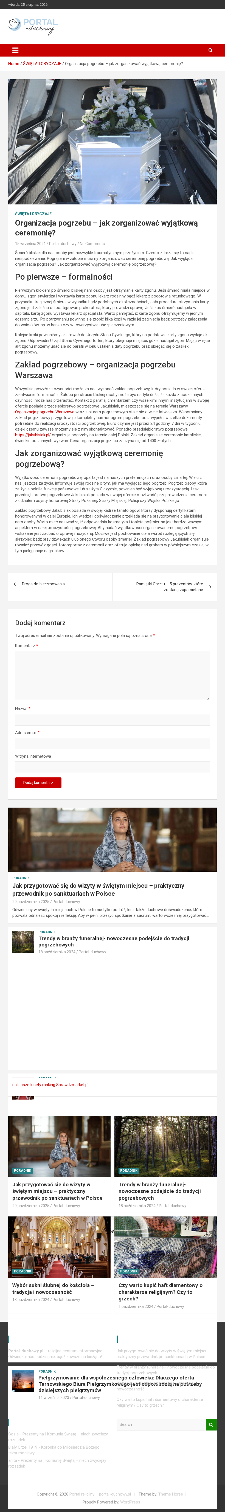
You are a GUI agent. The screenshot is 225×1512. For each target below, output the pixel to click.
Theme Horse (170, 1494)
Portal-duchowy (63, 243)
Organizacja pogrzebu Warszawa (44, 411)
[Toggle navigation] (15, 50)
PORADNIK (21, 878)
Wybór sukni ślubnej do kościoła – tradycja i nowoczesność (53, 1288)
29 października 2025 (30, 902)
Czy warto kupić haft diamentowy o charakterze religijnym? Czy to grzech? (161, 1292)
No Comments (92, 243)
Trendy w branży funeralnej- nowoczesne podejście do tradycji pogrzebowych (113, 941)
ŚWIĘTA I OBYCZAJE (33, 214)
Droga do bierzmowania (43, 583)
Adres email (27, 732)
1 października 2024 (136, 1306)
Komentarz (26, 645)
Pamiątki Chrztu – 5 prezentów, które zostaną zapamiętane (169, 586)
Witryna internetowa (33, 756)
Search (211, 1425)
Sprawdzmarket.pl (72, 1084)
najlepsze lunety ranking (33, 1084)
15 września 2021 (30, 243)
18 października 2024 (56, 952)
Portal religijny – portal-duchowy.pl (100, 1494)
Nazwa (22, 708)
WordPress (130, 1502)
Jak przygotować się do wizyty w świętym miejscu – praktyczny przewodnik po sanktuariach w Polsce (57, 1191)
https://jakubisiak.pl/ (33, 434)
